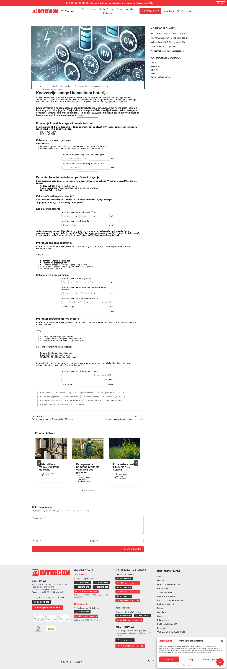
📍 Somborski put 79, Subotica (86, 608)
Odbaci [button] (220, 3)
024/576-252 (43, 602)
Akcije (153, 62)
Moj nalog (107, 13)
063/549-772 (125, 596)
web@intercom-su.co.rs (132, 646)
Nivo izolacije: (67, 306)
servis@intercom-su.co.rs (131, 620)
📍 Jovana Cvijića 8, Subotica (128, 612)
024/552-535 (83, 582)
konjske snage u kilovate (50, 400)
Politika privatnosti (165, 604)
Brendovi (111, 9)
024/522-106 (125, 616)
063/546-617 (144, 616)
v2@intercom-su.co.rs (129, 583)
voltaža (80, 404)
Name (37, 541)
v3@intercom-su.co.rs (129, 592)
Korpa (160, 608)
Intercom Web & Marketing (85, 478)
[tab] (82, 490)
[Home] (40, 86)
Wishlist (129, 9)
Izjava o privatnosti (193, 665)
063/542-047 (125, 578)
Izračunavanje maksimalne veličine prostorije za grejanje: (83, 288)
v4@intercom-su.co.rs (129, 601)
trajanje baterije (65, 404)
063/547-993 (102, 582)
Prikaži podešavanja (212, 659)
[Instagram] (153, 661)
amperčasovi (46, 393)
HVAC (121, 393)
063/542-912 (102, 587)
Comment (39, 518)
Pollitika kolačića (181, 665)
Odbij (190, 659)
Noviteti (154, 70)
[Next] (136, 463)
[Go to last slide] (39, 463)
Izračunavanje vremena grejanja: (76, 278)
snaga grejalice (46, 404)
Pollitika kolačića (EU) (167, 624)
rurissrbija (50, 473)
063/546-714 (83, 612)
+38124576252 (150, 11)
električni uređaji (63, 393)
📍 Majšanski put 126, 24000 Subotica (48, 597)
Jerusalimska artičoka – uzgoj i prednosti (124, 417)
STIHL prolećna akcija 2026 (163, 46)
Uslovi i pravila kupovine (168, 584)
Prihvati (169, 659)
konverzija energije (73, 400)
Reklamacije (163, 588)
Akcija (102, 9)
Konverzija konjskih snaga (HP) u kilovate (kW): (83, 155)
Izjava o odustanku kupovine (170, 600)
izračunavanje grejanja (49, 397)
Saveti (40, 89)
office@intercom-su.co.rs (49, 607)
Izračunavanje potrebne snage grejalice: (80, 298)
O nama (120, 9)
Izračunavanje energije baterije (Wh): (78, 212)
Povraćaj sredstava (166, 596)
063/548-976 (83, 587)
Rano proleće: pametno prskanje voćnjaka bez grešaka (87, 468)
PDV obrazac (163, 620)
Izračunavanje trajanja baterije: (75, 221)
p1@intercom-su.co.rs (87, 616)
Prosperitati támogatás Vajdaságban (167, 51)
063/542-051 (125, 587)
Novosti (93, 9)
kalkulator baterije (71, 397)
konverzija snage (93, 400)
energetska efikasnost (84, 393)
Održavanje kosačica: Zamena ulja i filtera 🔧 (53, 417)
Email (94, 541)
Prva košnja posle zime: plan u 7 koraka (124, 467)
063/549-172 (126, 640)
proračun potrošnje (113, 400)
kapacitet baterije (91, 397)
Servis (85, 9)
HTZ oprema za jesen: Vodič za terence (168, 33)
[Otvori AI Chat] (220, 662)
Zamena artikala (164, 592)
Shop (159, 576)
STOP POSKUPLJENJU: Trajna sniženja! (169, 38)
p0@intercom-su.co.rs (87, 591)
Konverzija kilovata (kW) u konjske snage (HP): (82, 164)
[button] (221, 641)
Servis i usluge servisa (54, 89)
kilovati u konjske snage (113, 397)
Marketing (155, 66)
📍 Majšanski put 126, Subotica (87, 579)
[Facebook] (148, 661)
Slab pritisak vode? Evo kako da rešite (49, 467)
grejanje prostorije (106, 393)
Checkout (161, 612)
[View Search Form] (190, 11)
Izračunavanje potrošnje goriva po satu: (79, 371)
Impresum (203, 665)
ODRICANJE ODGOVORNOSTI (171, 632)
